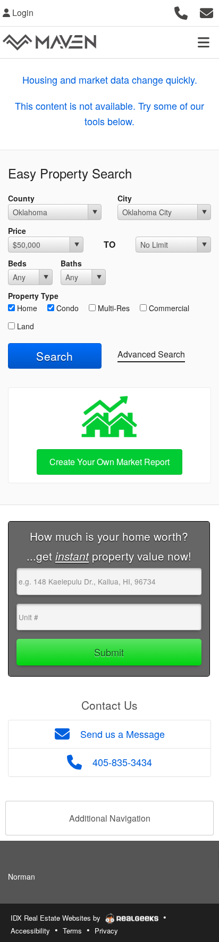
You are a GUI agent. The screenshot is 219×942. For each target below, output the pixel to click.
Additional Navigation (109, 818)
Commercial (168, 308)
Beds (17, 263)
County (21, 198)
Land (24, 326)
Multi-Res (113, 308)
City (124, 198)
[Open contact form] (206, 11)
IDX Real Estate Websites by (57, 918)
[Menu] (203, 42)
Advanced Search (151, 354)
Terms (72, 930)
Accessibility (30, 930)
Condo (66, 308)
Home (26, 308)
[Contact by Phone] (181, 11)
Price (17, 230)
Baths (71, 263)
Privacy (106, 930)
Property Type (33, 295)
